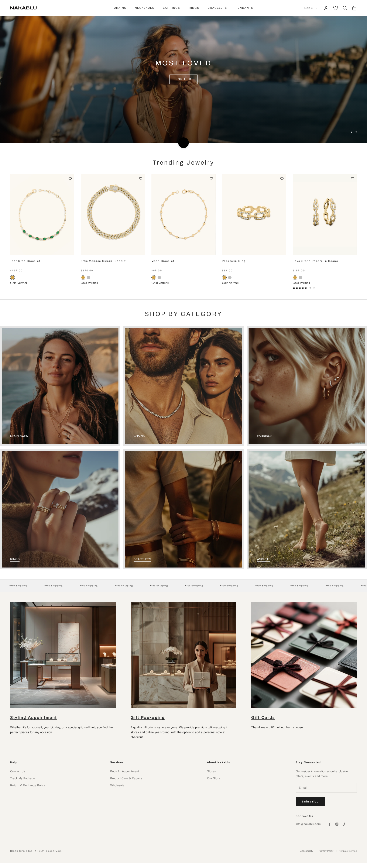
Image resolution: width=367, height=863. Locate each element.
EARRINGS (171, 7)
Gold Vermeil (18, 283)
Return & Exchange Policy (27, 785)
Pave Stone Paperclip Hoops (315, 260)
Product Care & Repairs (126, 778)
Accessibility (306, 851)
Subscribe (310, 801)
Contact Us (17, 771)
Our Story (213, 778)
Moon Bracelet (162, 260)
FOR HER (183, 89)
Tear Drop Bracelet (25, 260)
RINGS (194, 7)
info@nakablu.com (308, 824)
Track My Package (22, 778)
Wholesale (117, 785)
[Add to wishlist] (70, 178)
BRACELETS (217, 7)
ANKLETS (263, 559)
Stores (211, 771)
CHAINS (120, 7)
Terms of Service (348, 851)
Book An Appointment (124, 771)
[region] (183, 71)
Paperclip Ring (234, 260)
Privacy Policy (326, 851)
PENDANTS (244, 7)
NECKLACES (144, 7)
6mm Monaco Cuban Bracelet (104, 260)
